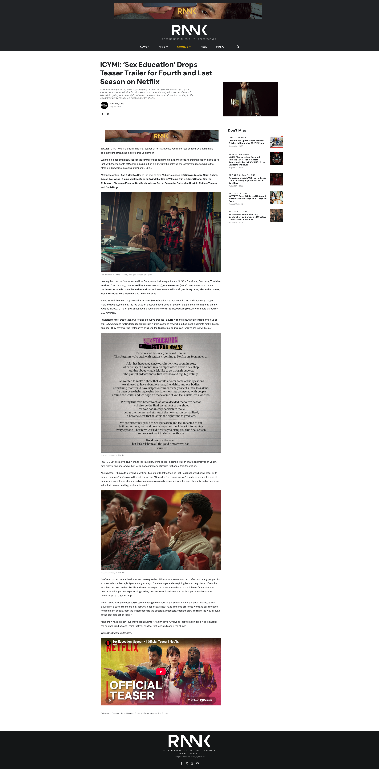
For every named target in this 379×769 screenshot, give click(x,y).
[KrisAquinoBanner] (276, 173)
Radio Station (238, 193)
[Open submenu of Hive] (166, 46)
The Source (163, 713)
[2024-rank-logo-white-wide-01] (189, 25)
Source (153, 713)
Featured (115, 713)
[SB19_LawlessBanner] (276, 210)
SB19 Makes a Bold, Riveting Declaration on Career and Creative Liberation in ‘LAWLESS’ (247, 217)
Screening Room (142, 713)
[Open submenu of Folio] (225, 46)
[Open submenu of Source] (189, 46)
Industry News (238, 138)
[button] (238, 46)
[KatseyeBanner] (276, 192)
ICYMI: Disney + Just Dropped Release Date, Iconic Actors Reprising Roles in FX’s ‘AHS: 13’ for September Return (247, 161)
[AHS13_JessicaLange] (276, 153)
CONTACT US (194, 753)
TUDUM (109, 462)
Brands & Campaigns (242, 175)
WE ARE (182, 753)
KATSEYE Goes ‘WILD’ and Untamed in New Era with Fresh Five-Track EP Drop (247, 199)
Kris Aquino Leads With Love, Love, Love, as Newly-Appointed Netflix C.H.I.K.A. (247, 180)
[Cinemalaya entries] (276, 136)
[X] (108, 114)
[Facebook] (102, 114)
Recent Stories (127, 713)
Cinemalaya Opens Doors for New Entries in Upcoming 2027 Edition (246, 141)
